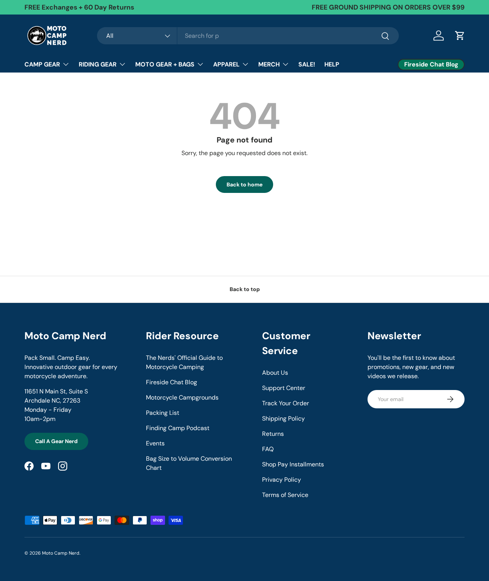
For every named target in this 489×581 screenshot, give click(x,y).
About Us (275, 373)
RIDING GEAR (98, 64)
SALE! (306, 64)
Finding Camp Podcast (177, 428)
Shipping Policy (283, 418)
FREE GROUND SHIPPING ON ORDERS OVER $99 (388, 7)
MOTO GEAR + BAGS (164, 64)
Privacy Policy (281, 480)
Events (155, 443)
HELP (331, 64)
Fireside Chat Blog (171, 382)
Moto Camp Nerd (60, 553)
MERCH (269, 64)
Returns (273, 434)
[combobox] (248, 35)
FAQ (268, 449)
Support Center (283, 388)
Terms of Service (285, 495)
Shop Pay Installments (293, 464)
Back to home (244, 184)
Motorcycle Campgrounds (182, 397)
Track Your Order (285, 403)
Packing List (162, 413)
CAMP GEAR (42, 64)
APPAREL (226, 64)
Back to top (245, 289)
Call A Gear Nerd (56, 441)
